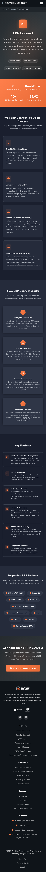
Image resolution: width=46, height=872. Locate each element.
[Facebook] (26, 718)
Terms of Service (23, 863)
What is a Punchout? (23, 767)
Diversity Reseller (23, 780)
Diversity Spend (23, 784)
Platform (13, 9)
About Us (23, 796)
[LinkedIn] (20, 718)
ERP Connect (23, 739)
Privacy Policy (23, 859)
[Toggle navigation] (41, 3)
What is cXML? (23, 776)
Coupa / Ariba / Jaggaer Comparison (23, 755)
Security (23, 867)
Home (5, 9)
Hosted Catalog (23, 747)
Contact (23, 800)
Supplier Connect (23, 735)
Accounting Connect (23, 743)
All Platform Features (23, 751)
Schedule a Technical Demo (24, 668)
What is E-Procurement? (23, 771)
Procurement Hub (23, 731)
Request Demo (23, 804)
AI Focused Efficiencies (23, 808)
